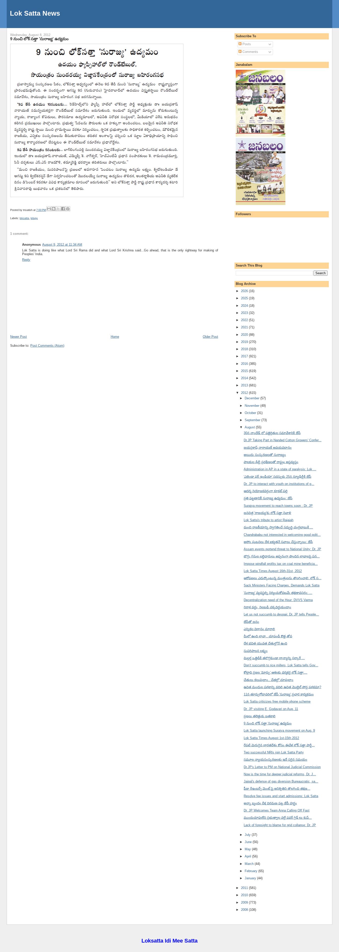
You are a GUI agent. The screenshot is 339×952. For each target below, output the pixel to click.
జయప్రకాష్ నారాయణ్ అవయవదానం (268, 447)
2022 (245, 320)
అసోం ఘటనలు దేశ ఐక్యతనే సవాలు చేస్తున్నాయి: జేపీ (278, 542)
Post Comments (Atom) (47, 345)
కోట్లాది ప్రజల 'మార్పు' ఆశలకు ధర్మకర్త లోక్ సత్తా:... (275, 672)
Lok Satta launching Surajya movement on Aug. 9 (279, 730)
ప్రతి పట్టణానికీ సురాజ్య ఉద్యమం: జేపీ (268, 498)
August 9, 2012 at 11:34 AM (62, 244)
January (251, 878)
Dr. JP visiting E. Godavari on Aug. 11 (271, 709)
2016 (245, 364)
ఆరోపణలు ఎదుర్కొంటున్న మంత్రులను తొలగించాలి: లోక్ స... (282, 578)
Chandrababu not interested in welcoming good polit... (282, 535)
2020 (245, 335)
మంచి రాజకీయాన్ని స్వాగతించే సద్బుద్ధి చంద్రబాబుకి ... (278, 527)
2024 (245, 305)
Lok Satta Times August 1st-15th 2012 (271, 738)
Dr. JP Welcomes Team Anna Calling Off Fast (276, 810)
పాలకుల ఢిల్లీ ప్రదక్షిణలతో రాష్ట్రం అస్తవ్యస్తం (271, 462)
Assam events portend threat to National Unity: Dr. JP (282, 549)
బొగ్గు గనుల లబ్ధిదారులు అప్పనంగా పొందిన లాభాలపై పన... (282, 556)
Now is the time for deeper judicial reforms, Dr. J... (280, 774)
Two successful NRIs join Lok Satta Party (274, 752)
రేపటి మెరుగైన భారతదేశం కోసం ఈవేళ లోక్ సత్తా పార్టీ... (279, 745)
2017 (245, 356)
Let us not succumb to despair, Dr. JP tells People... (281, 614)
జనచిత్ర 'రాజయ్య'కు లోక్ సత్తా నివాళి (267, 513)
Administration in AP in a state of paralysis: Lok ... (280, 469)
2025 (245, 298)
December (252, 398)
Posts (246, 44)
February (251, 871)
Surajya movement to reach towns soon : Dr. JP (278, 506)
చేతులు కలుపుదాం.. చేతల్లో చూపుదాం (268, 680)
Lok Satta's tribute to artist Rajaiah (268, 520)
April (248, 856)
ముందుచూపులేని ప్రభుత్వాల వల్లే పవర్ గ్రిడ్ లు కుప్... (278, 817)
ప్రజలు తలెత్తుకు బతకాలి (259, 716)
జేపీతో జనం (251, 622)
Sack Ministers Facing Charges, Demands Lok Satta (281, 585)
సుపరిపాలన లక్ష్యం (256, 651)
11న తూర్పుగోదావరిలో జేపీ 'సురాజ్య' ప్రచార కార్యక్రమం (279, 694)
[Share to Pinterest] (67, 208)
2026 (245, 291)
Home (115, 337)
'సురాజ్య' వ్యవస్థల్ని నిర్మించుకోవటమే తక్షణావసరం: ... (278, 593)
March (250, 864)
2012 (245, 393)
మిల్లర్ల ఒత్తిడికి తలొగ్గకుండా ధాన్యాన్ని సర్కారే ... (274, 658)
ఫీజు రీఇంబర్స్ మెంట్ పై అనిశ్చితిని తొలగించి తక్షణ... (277, 788)
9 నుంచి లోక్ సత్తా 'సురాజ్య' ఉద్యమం (39, 38)
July (248, 835)
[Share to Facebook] (63, 208)
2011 (245, 888)
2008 (245, 910)
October (251, 413)
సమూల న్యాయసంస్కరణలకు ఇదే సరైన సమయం (275, 759)
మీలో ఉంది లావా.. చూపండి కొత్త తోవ (268, 636)
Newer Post (18, 337)
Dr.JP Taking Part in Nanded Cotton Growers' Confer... (282, 440)
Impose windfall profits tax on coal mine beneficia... (281, 564)
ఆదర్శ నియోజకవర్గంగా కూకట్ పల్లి (266, 491)
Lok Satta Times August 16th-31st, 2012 (273, 571)
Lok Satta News (35, 13)
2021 (245, 327)
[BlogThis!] (53, 208)
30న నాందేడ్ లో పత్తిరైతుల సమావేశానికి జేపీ (272, 433)
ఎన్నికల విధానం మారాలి (259, 629)
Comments (249, 52)
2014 (245, 378)
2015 (245, 371)
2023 (245, 313)
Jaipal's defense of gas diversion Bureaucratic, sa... (281, 781)
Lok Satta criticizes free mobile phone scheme (277, 701)
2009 (245, 902)
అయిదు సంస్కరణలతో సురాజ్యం (265, 455)
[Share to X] (58, 208)
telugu (34, 218)
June (249, 842)
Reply (26, 260)
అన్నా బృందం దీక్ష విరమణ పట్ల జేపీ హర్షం (270, 803)
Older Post (210, 337)
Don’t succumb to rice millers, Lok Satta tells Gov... (281, 665)
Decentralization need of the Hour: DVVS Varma (278, 600)
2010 (245, 895)
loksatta (24, 218)
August (250, 427)
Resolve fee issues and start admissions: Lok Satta (281, 796)
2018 (245, 349)
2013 (245, 385)
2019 (245, 342)
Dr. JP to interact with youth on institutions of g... (279, 484)
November (252, 406)
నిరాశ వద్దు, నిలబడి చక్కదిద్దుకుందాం (267, 607)
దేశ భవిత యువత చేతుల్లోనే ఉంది (265, 643)
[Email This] (48, 208)
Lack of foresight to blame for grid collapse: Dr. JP (280, 825)
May (248, 849)
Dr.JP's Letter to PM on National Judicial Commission (282, 767)
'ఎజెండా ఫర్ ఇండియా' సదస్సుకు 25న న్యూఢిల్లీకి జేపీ (277, 476)
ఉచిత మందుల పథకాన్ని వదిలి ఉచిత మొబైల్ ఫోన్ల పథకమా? (282, 687)
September (253, 420)
